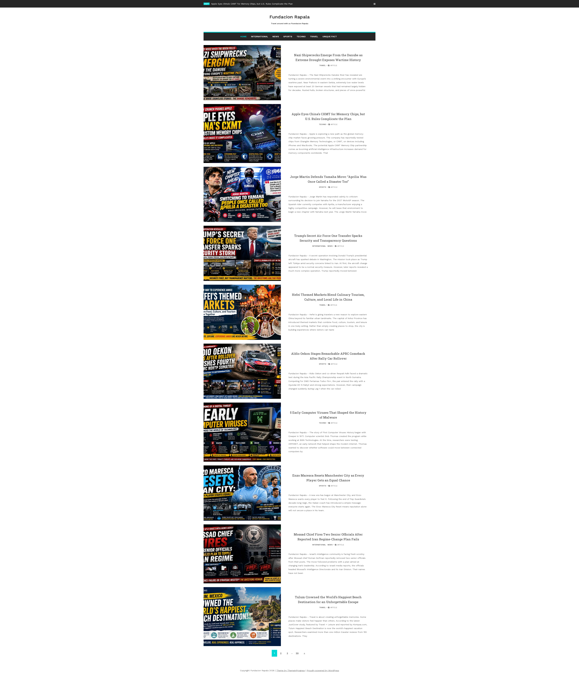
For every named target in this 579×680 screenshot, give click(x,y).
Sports (287, 36)
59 (297, 653)
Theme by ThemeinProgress (290, 670)
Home (243, 36)
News (275, 36)
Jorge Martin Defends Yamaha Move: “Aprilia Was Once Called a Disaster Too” (250, 4)
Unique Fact (330, 36)
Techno (301, 36)
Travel (314, 36)
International (259, 36)
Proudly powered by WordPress (323, 670)
